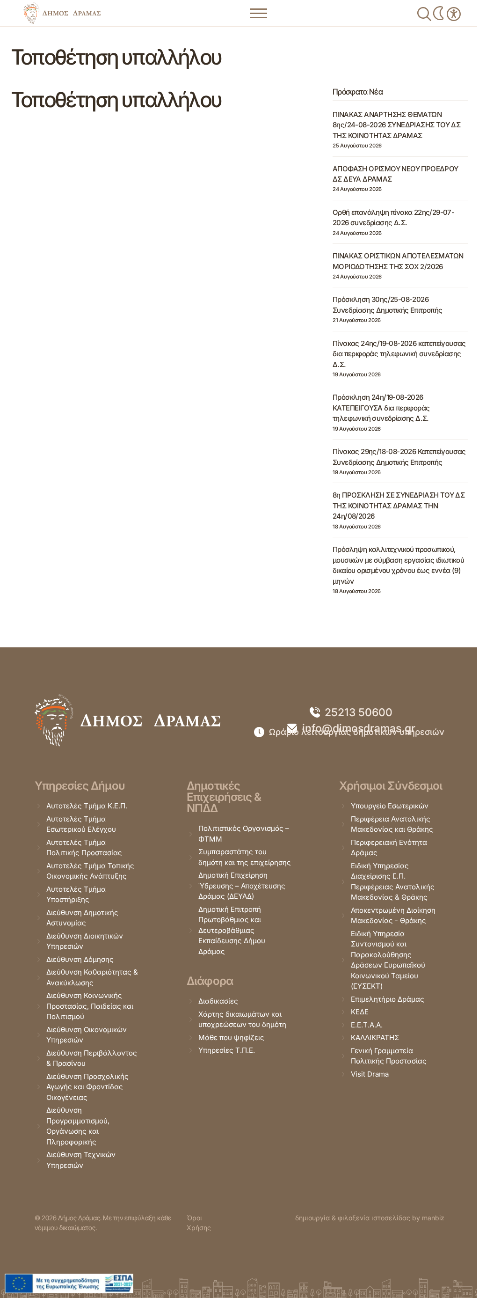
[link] (62, 13)
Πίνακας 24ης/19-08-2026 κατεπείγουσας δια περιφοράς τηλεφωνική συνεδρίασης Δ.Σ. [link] (399, 354)
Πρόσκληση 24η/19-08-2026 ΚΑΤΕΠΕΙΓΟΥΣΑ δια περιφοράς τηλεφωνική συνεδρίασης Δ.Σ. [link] (381, 408)
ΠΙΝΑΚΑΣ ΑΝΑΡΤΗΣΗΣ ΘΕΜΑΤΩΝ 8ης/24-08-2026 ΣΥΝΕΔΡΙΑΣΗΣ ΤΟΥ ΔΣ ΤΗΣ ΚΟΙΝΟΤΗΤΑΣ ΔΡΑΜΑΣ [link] (396, 125)
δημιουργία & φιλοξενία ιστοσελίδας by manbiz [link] (369, 1218)
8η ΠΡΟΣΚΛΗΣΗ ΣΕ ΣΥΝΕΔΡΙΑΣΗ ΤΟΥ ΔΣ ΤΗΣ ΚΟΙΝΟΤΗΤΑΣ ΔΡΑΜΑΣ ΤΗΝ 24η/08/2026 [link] (398, 506)
